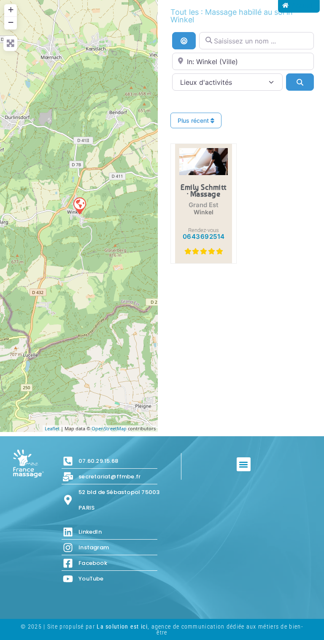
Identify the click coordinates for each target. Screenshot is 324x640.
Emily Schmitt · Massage (204, 190)
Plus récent (194, 120)
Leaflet (52, 428)
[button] (244, 464)
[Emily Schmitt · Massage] (79, 205)
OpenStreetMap (109, 428)
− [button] (11, 22)
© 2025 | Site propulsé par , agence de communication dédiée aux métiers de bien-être (162, 629)
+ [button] (11, 9)
